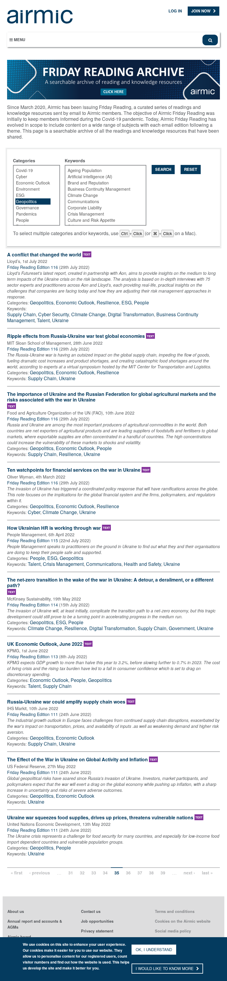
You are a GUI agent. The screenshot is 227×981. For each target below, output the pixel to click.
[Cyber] (33, 177)
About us (15, 911)
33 (93, 873)
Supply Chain (21, 314)
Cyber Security (53, 314)
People (141, 302)
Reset (190, 169)
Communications (103, 564)
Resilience (108, 302)
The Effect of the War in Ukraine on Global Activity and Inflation (77, 760)
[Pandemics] (33, 214)
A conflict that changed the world (44, 255)
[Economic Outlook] (33, 183)
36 (128, 873)
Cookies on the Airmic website (182, 921)
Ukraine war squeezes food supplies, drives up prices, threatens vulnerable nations (100, 818)
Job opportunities (97, 921)
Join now (201, 11)
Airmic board (19, 937)
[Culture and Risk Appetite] (102, 220)
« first (16, 873)
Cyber (34, 512)
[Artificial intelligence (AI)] (102, 177)
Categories (24, 160)
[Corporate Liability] (102, 208)
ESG (126, 302)
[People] (33, 220)
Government (181, 628)
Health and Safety (142, 564)
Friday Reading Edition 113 (32, 656)
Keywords (75, 160)
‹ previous (39, 873)
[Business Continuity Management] (102, 189)
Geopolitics (41, 302)
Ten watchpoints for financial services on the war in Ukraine (73, 470)
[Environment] (33, 189)
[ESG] (33, 195)
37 (139, 873)
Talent (43, 320)
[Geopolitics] (33, 201)
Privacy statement (97, 931)
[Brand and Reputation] (102, 183)
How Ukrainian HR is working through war (54, 528)
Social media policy (173, 931)
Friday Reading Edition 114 (32, 605)
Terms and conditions (174, 911)
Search (163, 169)
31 (70, 873)
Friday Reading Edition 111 (32, 714)
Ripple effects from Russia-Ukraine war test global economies (76, 336)
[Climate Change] (102, 195)
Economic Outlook (75, 302)
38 (151, 873)
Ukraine (60, 320)
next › (189, 873)
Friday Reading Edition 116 (32, 267)
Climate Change (88, 314)
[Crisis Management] (102, 214)
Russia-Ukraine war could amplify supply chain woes (66, 702)
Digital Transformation (131, 314)
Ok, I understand (154, 949)
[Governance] (33, 208)
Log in (175, 11)
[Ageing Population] (102, 170)
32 (82, 873)
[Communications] (102, 201)
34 (105, 873)
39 (162, 873)
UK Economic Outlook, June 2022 (44, 644)
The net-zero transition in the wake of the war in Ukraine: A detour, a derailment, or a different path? (110, 583)
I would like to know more (165, 968)
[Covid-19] (33, 170)
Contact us (90, 911)
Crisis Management (63, 564)
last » (207, 873)
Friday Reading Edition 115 (32, 540)
